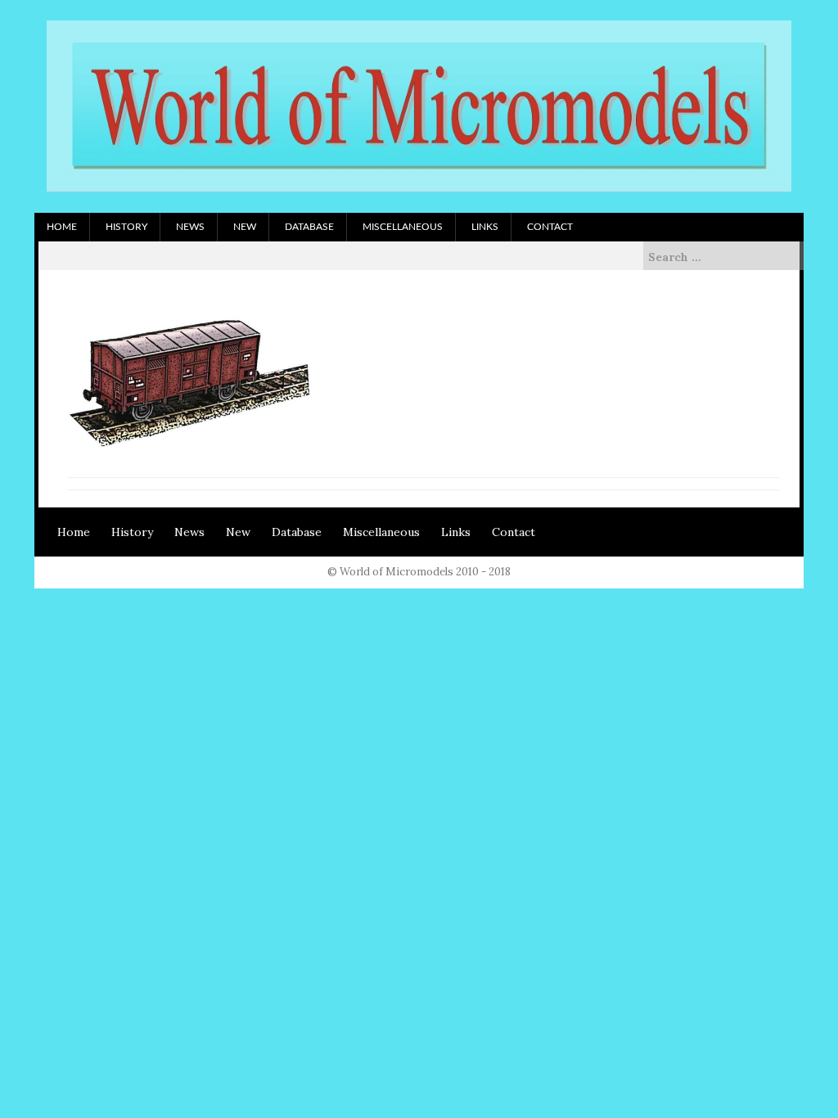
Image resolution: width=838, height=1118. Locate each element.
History (126, 227)
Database (309, 227)
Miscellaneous (403, 227)
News (190, 227)
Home (62, 227)
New (244, 227)
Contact (550, 227)
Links (484, 227)
